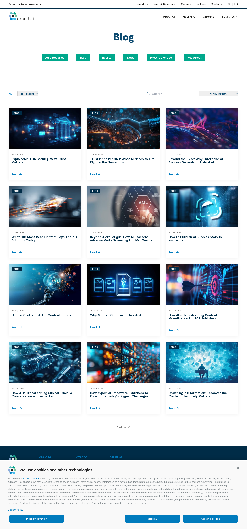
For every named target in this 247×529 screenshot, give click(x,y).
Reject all (152, 518)
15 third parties (31, 478)
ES (228, 4)
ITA (236, 4)
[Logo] (21, 16)
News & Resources (164, 4)
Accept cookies (210, 518)
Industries (228, 16)
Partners (201, 4)
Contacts (216, 4)
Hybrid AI (189, 16)
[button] (237, 467)
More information (36, 518)
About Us (169, 16)
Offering (208, 16)
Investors (142, 4)
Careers (186, 4)
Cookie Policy (15, 509)
